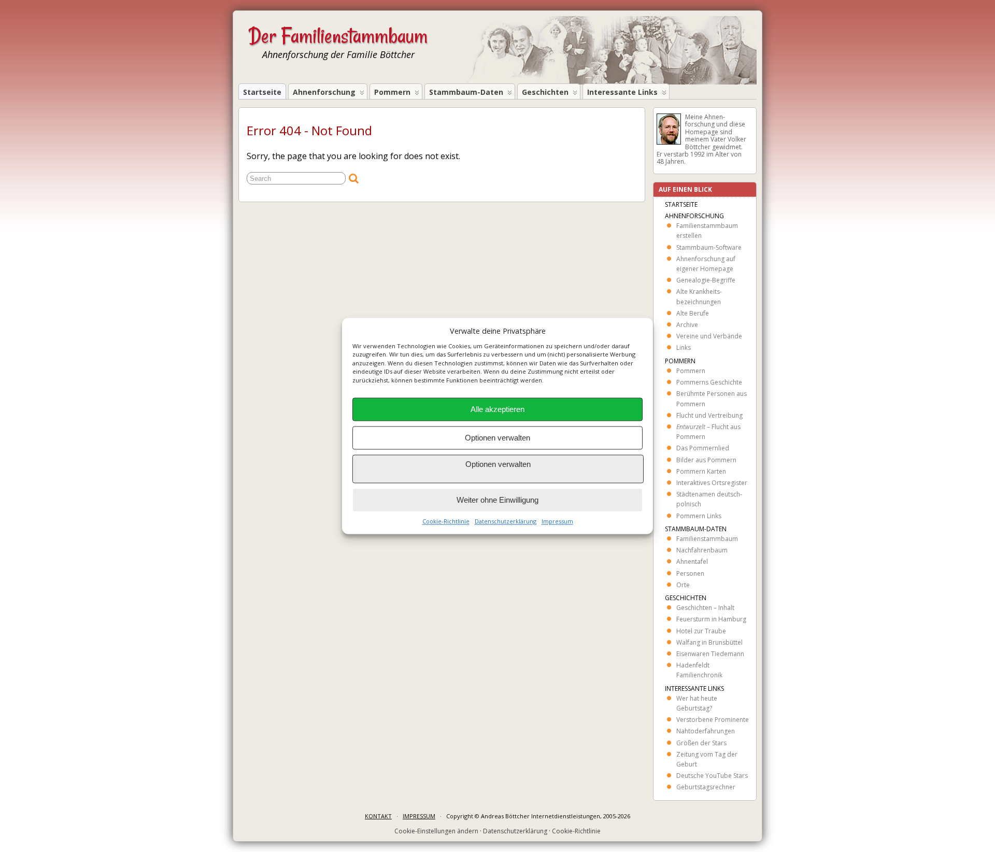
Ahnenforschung (324, 92)
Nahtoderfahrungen (705, 731)
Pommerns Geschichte (709, 382)
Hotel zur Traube (701, 631)
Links (683, 347)
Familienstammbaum (707, 538)
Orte (683, 584)
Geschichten (545, 92)
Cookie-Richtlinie (446, 522)
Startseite (262, 92)
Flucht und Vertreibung (709, 415)
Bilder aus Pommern (706, 460)
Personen (690, 573)
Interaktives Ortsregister (711, 482)
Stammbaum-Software (709, 247)
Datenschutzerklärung (505, 522)
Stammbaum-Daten (466, 92)
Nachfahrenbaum (702, 550)
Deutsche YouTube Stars (712, 775)
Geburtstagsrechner (705, 787)
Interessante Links (622, 92)
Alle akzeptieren (497, 409)
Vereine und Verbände (709, 336)
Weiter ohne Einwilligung (497, 499)
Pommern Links (698, 516)
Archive (687, 324)
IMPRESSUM (419, 816)
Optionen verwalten (497, 437)
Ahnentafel (692, 561)
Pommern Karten (701, 471)
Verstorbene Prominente (712, 719)
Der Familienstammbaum (338, 36)
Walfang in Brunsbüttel (709, 642)
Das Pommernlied (702, 448)
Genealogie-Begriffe (705, 280)
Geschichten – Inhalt (705, 607)
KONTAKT (378, 816)
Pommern (392, 92)
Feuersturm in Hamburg (711, 619)
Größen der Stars (701, 743)
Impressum (557, 522)
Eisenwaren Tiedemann (710, 653)
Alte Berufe (692, 313)
